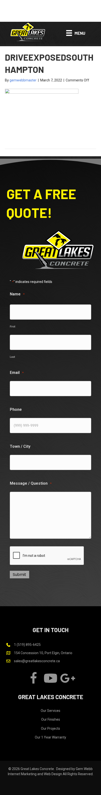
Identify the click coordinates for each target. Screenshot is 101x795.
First (12, 326)
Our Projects (50, 728)
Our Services (50, 711)
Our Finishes (50, 719)
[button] (50, 11)
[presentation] (47, 555)
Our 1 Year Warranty (50, 737)
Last (12, 356)
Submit (19, 574)
